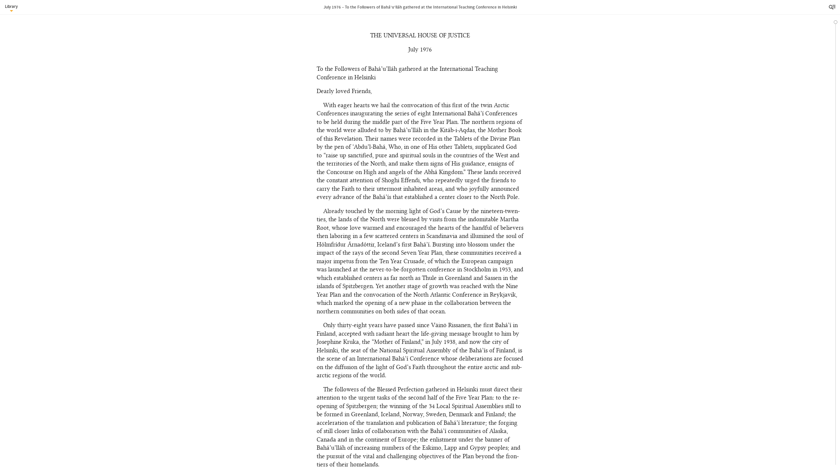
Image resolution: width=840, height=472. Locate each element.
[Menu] (833, 7)
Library (11, 6)
